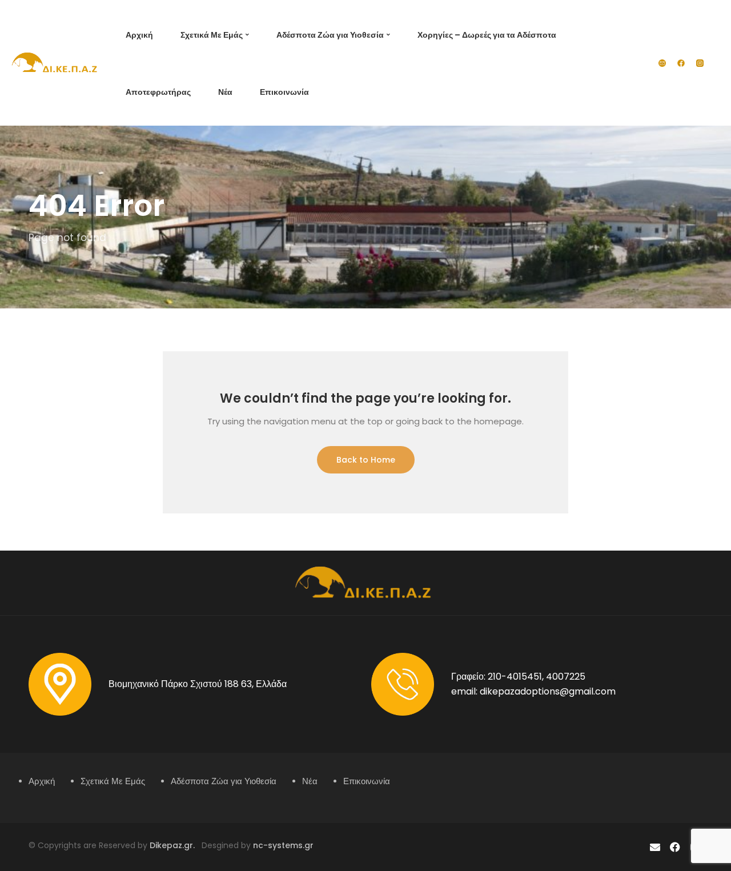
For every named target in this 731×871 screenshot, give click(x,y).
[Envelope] (655, 847)
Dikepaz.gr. (176, 845)
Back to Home (365, 459)
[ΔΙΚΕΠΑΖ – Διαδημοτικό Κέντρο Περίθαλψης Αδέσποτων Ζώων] (56, 62)
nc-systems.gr (282, 845)
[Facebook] (675, 847)
